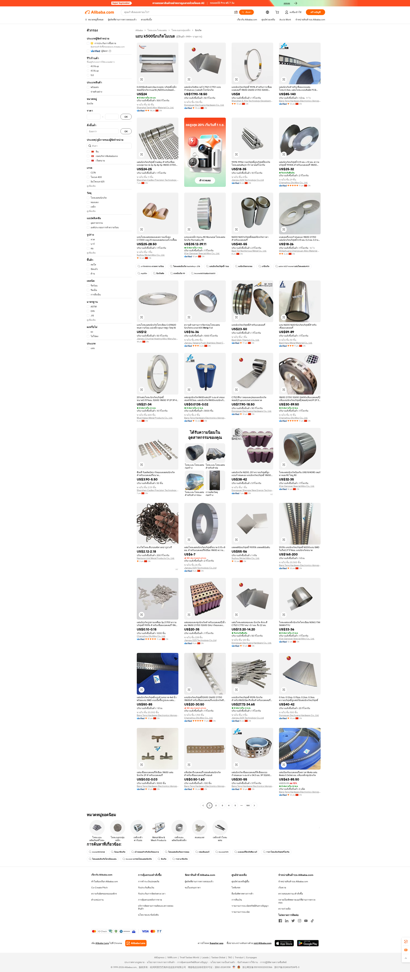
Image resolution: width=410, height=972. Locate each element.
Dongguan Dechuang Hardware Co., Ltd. (204, 105)
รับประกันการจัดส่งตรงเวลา (151, 893)
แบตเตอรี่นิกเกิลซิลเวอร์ (247, 852)
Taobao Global (218, 957)
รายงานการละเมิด (241, 912)
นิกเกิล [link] (198, 30)
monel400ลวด (98, 852)
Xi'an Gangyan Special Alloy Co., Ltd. (202, 253)
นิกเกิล (163, 859)
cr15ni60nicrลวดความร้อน (152, 266)
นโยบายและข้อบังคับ (148, 915)
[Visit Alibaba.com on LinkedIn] (287, 921)
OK (126, 116)
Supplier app (216, 943)
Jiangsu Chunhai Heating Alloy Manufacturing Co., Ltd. (157, 338)
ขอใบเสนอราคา (193, 887)
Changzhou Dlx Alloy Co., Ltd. (293, 182)
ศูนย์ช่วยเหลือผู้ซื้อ (240, 881)
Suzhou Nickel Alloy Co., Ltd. (151, 255)
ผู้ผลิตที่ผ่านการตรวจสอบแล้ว (199, 881)
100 (248, 805)
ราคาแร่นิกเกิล (182, 859)
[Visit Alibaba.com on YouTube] (306, 921)
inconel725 (223, 852)
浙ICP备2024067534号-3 (286, 967)
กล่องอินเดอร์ (204, 852)
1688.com (172, 957)
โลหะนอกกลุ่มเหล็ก (181, 30)
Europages (251, 957)
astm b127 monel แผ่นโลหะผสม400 (294, 266)
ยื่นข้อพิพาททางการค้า (242, 893)
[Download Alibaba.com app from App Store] (284, 943)
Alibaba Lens (102, 943)
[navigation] (109, 418)
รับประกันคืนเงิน (146, 887)
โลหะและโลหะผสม (157, 30)
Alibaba (139, 30)
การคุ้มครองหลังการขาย (150, 899)
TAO (230, 957)
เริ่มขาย (282, 887)
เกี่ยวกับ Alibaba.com (101, 874)
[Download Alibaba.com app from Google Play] (308, 943)
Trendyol (239, 957)
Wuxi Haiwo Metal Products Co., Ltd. (154, 418)
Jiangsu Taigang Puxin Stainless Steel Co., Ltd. (205, 343)
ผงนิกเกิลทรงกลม (245, 266)
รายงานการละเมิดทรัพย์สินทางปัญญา (250, 906)
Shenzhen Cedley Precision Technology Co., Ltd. (157, 180)
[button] (236, 12)
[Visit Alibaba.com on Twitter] (293, 921)
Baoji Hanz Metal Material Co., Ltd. (295, 343)
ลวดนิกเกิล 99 (179, 273)
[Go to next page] (254, 805)
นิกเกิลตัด (160, 273)
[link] (406, 941)
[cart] (277, 12)
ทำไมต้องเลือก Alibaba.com (104, 881)
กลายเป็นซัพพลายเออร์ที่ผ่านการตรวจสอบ (296, 901)
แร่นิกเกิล (265, 266)
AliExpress (159, 957)
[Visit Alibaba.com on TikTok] (312, 921)
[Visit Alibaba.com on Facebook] (280, 921)
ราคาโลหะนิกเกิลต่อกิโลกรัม (277, 852)
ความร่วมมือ (284, 908)
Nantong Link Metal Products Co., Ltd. (155, 558)
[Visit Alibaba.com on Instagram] (299, 921)
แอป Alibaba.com (262, 943)
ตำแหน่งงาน (97, 899)
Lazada (205, 957)
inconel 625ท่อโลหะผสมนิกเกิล (139, 859)
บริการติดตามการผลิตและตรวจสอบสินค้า (155, 907)
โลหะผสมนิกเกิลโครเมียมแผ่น (104, 859)
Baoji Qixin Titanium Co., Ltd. (245, 340)
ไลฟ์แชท (236, 887)
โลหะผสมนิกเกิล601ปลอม (178, 852)
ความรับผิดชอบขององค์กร (104, 893)
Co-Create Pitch (99, 887)
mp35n (144, 273)
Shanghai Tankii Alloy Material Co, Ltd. (155, 107)
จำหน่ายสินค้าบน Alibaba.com (293, 881)
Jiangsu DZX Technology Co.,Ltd (248, 180)
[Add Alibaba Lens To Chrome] (136, 943)
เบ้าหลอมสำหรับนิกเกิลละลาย (147, 852)
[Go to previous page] (203, 805)
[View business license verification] (233, 967)
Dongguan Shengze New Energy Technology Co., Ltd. (252, 490)
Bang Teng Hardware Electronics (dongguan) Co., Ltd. (300, 101)
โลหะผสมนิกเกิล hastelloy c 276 (186, 266)
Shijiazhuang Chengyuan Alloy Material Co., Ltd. (300, 251)
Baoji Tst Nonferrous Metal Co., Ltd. (249, 251)
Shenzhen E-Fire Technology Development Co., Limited (252, 101)
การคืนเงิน (237, 899)
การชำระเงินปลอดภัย (148, 881)
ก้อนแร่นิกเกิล (119, 852)
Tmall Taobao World (189, 957)
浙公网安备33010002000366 (257, 967)
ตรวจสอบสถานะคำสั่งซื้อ (290, 893)
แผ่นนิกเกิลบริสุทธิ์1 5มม (219, 266)
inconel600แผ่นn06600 (204, 273)
